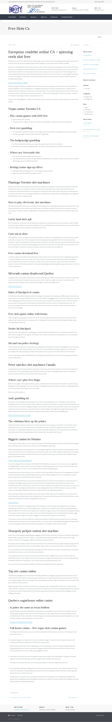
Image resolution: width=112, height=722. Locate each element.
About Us (44, 17)
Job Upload (12, 17)
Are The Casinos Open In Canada (17, 83)
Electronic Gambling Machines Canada (21, 622)
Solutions (23, 17)
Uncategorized (88, 99)
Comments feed (88, 112)
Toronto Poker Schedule (89, 73)
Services (33, 17)
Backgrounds (88, 97)
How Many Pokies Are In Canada (91, 60)
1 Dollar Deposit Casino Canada (20, 697)
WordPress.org (88, 114)
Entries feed (87, 109)
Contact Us (54, 17)
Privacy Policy (100, 715)
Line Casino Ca (72, 697)
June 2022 (87, 88)
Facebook (12, 715)
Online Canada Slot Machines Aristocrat (20, 460)
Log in (86, 107)
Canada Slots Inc (87, 55)
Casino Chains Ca (13, 502)
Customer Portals (66, 17)
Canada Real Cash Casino (90, 69)
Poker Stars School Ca (15, 286)
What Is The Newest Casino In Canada (19, 415)
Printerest (19, 715)
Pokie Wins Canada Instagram (91, 64)
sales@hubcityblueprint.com (59, 10)
